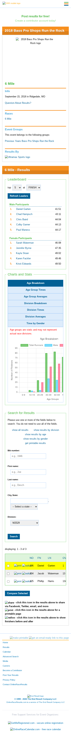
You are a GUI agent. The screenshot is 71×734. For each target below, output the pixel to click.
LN (49, 557)
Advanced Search (11, 656)
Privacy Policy (9, 680)
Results (6, 647)
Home (5, 642)
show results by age (35, 434)
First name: (13, 466)
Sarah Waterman (25, 243)
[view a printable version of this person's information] (17, 565)
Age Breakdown (35, 283)
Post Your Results (11, 675)
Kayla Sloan (22, 253)
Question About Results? (18, 103)
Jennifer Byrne (23, 248)
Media (5, 661)
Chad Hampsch (24, 214)
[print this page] (19, 638)
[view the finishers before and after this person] (26, 565)
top (9, 187)
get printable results (35, 443)
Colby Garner (23, 224)
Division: (12, 517)
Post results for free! (35, 16)
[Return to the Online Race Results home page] (11, 3)
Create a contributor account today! (35, 20)
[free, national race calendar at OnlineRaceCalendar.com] (35, 729)
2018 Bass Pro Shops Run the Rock (34, 30)
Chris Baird (22, 219)
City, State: (13, 495)
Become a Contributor (12, 670)
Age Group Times (36, 290)
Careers (6, 666)
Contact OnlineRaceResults (15, 684)
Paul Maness (23, 230)
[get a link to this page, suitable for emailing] (49, 638)
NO (31, 557)
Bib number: (14, 450)
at (24, 187)
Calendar (7, 652)
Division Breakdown (35, 303)
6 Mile (8, 119)
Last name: (13, 479)
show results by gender (35, 439)
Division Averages (35, 316)
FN (39, 557)
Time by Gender (36, 323)
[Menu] (66, 3)
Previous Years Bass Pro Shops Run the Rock (29, 141)
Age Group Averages (35, 296)
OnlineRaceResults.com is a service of (35, 702)
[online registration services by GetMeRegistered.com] (35, 722)
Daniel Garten (23, 209)
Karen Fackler (23, 258)
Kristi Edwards (23, 264)
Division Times (35, 310)
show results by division (46, 430)
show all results (20, 430)
